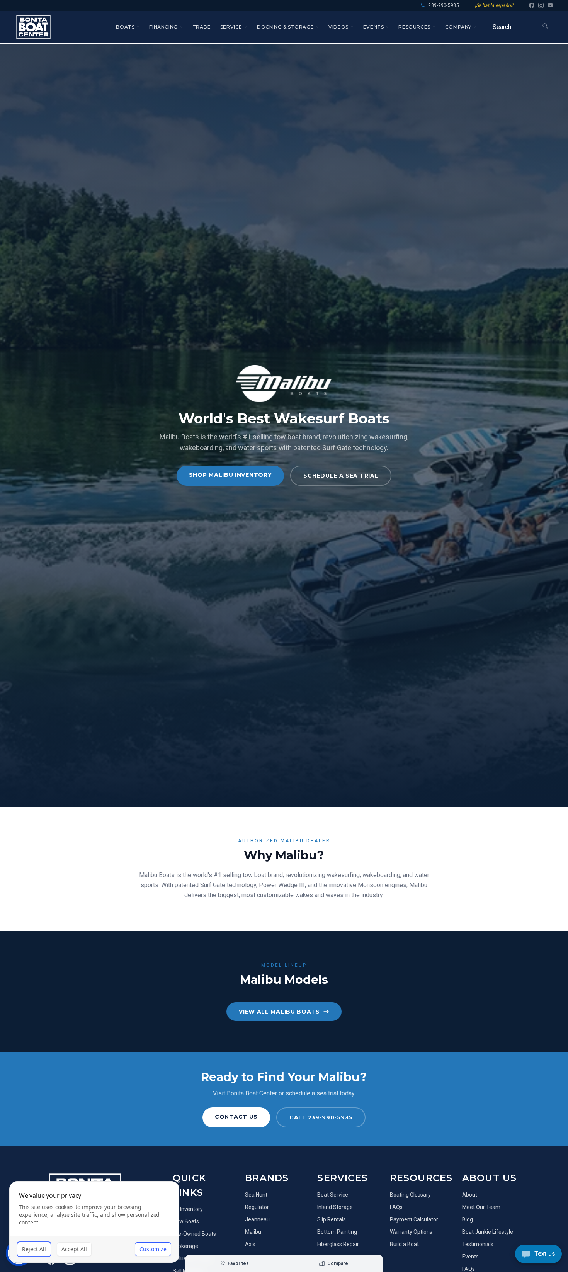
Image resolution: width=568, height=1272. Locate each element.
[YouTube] (550, 5)
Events (373, 27)
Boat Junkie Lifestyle (487, 1232)
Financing (163, 27)
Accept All (74, 1249)
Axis (250, 1244)
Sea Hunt (256, 1195)
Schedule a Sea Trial (340, 475)
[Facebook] (531, 5)
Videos (338, 27)
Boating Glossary (410, 1195)
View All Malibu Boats (279, 1011)
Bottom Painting (337, 1232)
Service (231, 27)
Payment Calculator (414, 1219)
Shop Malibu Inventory (230, 474)
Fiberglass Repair (338, 1244)
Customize (153, 1249)
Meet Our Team (481, 1207)
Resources (414, 27)
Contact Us (236, 1116)
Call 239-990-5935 (320, 1117)
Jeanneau (257, 1219)
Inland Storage (335, 1207)
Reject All (34, 1249)
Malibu (253, 1232)
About (469, 1195)
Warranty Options (411, 1232)
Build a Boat (404, 1244)
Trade (201, 27)
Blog (467, 1219)
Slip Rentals (331, 1219)
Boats (125, 27)
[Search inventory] (545, 26)
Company (458, 27)
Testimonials (477, 1244)
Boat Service (332, 1195)
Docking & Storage (285, 27)
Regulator (257, 1207)
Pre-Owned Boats (194, 1234)
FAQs (396, 1207)
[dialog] (94, 1222)
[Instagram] (541, 5)
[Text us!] (538, 1254)
